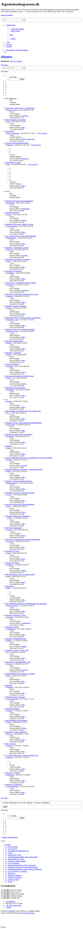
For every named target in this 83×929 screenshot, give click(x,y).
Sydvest (9, 664)
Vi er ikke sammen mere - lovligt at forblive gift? (21, 755)
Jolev (8, 261)
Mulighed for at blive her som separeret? (19, 434)
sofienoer (10, 366)
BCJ (10, 518)
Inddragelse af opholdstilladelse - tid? (17, 662)
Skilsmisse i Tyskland (12, 773)
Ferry (9, 506)
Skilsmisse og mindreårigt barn (15, 639)
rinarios (9, 401)
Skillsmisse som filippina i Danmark (17, 259)
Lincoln (9, 530)
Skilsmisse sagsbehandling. (14, 341)
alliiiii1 (9, 641)
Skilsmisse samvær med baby (15, 697)
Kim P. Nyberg (12, 110)
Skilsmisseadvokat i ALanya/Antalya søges (20, 574)
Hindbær (10, 687)
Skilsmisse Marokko (12, 364)
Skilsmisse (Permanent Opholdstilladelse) (19, 201)
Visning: (6, 803)
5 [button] (5, 89)
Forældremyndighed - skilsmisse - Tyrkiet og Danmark (23, 469)
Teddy (9, 722)
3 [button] (5, 85)
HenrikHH (10, 203)
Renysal (9, 734)
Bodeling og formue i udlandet (15, 306)
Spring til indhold (7, 15)
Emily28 (25, 116)
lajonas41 (10, 285)
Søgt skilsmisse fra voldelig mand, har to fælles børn (23, 411)
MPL (8, 588)
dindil (9, 355)
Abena (24, 728)
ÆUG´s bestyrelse (13, 133)
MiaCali (9, 250)
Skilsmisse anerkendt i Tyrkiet (15, 615)
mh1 (8, 122)
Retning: (38, 803)
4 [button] (5, 87)
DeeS (9, 378)
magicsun (25, 159)
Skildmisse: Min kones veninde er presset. (19, 224)
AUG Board (17, 61)
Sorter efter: (22, 803)
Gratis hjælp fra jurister (13, 162)
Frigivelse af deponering (13, 528)
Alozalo (9, 711)
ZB (11, 61)
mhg (23, 186)
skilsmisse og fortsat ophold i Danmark (18, 481)
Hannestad (10, 775)
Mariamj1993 (11, 238)
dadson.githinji (12, 483)
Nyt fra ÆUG (42, 133)
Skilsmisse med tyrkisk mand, (15, 388)
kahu (8, 576)
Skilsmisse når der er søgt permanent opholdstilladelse (23, 423)
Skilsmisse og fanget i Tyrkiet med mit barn (20, 493)
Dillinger (10, 145)
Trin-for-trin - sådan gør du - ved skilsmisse (20, 108)
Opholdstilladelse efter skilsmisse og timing (20, 674)
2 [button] (5, 83)
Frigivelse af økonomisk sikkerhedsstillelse (19, 504)
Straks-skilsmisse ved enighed (15, 120)
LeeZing (25, 255)
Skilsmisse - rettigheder (13, 353)
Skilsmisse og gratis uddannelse (16, 732)
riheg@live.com (12, 320)
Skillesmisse (9, 586)
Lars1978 (10, 541)
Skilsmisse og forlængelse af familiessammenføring (22, 539)
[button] (5, 75)
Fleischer (10, 565)
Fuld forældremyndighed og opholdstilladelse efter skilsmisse (26, 604)
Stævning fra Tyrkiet (12, 551)
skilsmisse (8, 446)
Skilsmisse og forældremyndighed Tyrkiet (19, 376)
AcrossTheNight (12, 606)
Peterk (9, 214)
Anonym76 (11, 425)
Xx (6, 399)
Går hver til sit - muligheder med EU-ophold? (20, 283)
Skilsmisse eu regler (12, 627)
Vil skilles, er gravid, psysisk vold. (17, 650)
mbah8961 (10, 273)
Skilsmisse (6, 56)
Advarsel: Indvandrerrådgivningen (17, 143)
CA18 (9, 495)
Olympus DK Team (27, 913)
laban (9, 448)
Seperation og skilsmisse (13, 271)
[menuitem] (17, 29)
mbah (9, 471)
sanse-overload (12, 226)
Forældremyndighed (12, 213)
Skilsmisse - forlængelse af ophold (17, 248)
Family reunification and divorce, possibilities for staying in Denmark (28, 458)
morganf (10, 617)
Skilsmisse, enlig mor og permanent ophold (20, 329)
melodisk (10, 296)
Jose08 (9, 460)
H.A (8, 413)
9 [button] (5, 93)
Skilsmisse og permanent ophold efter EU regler (21, 294)
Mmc (8, 676)
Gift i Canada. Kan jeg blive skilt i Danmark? (20, 236)
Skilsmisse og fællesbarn (13, 784)
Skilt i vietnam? (10, 744)
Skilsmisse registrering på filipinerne (17, 516)
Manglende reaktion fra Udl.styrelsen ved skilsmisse (23, 318)
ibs (8, 652)
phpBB (11, 911)
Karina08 (10, 436)
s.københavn (26, 623)
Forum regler (9, 131)
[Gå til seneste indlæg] (28, 116)
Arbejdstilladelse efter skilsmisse (16, 720)
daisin (9, 553)
